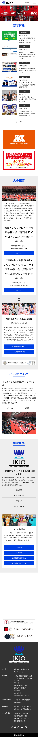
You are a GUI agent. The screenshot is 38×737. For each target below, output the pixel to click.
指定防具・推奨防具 (20, 688)
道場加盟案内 (26, 700)
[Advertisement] (19, 594)
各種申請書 (17, 702)
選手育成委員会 (26, 709)
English (26, 3)
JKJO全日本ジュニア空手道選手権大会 (23, 679)
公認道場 (19, 553)
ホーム (4, 669)
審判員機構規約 (19, 721)
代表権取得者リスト (19, 352)
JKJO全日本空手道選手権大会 (23, 676)
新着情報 (16, 669)
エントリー (19, 253)
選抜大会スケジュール (19, 346)
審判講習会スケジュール (19, 563)
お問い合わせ (25, 669)
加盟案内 (28, 408)
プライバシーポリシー (20, 672)
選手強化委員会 (19, 506)
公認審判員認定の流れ (19, 558)
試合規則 (17, 693)
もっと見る (19, 122)
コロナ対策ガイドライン (21, 695)
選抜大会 (16, 683)
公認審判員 (19, 547)
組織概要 (19, 490)
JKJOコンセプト (19, 495)
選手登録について (19, 690)
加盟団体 (19, 501)
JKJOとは (10, 408)
